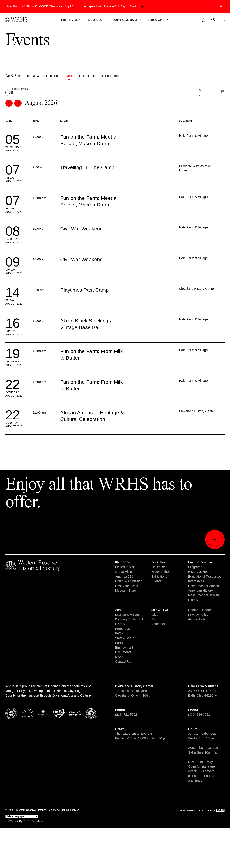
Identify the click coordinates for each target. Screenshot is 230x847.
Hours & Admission (128, 581)
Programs (195, 567)
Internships (196, 581)
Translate (36, 821)
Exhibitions (51, 76)
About (119, 610)
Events (69, 76)
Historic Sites (109, 76)
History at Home (199, 571)
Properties (122, 628)
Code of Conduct (200, 610)
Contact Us (123, 661)
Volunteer (158, 624)
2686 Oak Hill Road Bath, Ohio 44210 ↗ (203, 690)
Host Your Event (126, 586)
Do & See (95, 20)
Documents (123, 652)
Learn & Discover (124, 20)
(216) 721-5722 (126, 714)
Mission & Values (127, 614)
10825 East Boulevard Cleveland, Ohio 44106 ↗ (134, 690)
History (120, 624)
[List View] (214, 92)
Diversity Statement (129, 619)
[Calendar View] (223, 92)
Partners (121, 643)
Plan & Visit (69, 20)
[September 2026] (18, 103)
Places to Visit (125, 567)
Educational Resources (204, 576)
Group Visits (124, 571)
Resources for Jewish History (203, 597)
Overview (32, 76)
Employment (124, 647)
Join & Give (156, 20)
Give (154, 614)
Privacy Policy (198, 614)
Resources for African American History (203, 588)
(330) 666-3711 (199, 714)
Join (154, 619)
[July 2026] (9, 103)
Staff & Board (124, 638)
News (119, 657)
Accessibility (197, 619)
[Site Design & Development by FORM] (202, 811)
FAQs (119, 633)
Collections (87, 76)
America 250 (124, 576)
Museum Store (125, 590)
